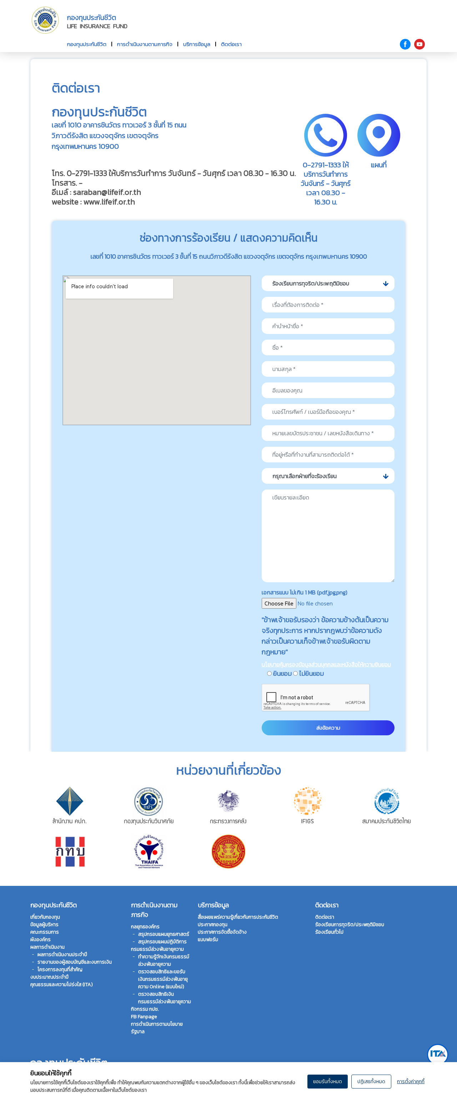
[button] (328, 283)
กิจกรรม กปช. (145, 1009)
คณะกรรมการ (44, 932)
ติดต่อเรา (231, 44)
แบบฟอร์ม (208, 939)
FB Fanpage (144, 1016)
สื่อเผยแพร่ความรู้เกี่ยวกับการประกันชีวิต (238, 917)
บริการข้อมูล (196, 44)
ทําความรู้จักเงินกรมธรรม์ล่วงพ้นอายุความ (163, 960)
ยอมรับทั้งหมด (327, 1081)
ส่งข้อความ (328, 728)
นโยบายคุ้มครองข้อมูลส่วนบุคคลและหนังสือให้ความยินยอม (326, 664)
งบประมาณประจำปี (49, 977)
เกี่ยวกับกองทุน (45, 917)
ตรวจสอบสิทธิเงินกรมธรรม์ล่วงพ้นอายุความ (164, 997)
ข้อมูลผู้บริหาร (44, 924)
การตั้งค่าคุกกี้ (411, 1081)
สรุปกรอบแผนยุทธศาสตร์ (163, 934)
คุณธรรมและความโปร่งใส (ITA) (61, 984)
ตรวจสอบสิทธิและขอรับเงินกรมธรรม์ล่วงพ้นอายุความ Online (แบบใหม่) (163, 979)
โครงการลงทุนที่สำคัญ (59, 969)
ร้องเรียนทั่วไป (329, 932)
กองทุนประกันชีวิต (86, 44)
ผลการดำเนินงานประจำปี (62, 954)
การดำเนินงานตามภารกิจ (144, 44)
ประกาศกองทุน (212, 924)
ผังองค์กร (40, 939)
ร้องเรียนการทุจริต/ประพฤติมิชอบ (349, 924)
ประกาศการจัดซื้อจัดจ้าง (222, 932)
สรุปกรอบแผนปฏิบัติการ (162, 941)
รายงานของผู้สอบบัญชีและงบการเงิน (74, 962)
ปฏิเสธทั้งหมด (371, 1081)
